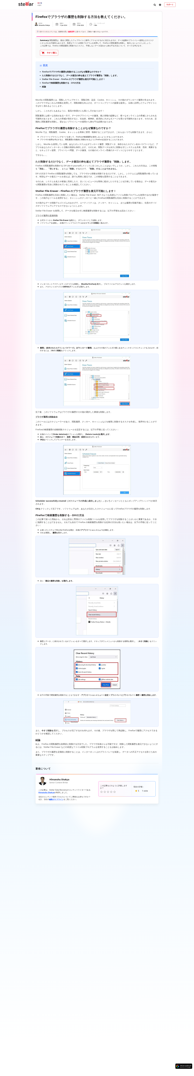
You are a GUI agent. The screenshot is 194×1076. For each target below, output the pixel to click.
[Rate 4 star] (111, 792)
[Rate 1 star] (101, 792)
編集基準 (71, 31)
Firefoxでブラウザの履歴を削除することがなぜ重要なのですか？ (71, 71)
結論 (44, 86)
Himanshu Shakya (46, 792)
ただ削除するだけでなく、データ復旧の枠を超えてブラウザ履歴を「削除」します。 (80, 75)
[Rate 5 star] (114, 792)
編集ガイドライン (56, 799)
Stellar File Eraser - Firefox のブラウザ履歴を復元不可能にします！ (73, 79)
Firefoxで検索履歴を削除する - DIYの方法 (61, 82)
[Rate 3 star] (108, 792)
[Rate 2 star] (104, 792)
